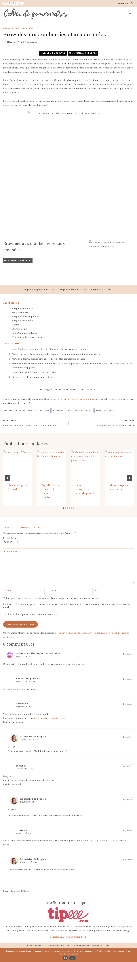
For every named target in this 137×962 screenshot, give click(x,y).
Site (96, 590)
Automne (20, 410)
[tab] (63, 508)
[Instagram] (5, 3)
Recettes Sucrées (24, 28)
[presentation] (17, 464)
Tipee (119, 926)
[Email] (22, 3)
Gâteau (79, 410)
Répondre (127, 654)
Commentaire (12, 551)
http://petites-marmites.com (49, 718)
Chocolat (44, 410)
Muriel (20, 703)
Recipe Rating (10, 538)
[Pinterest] (13, 3)
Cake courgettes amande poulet (84, 489)
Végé (112, 410)
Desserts (8, 28)
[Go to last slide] (7, 478)
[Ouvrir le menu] (129, 13)
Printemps (101, 410)
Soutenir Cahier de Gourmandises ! (68, 936)
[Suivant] (129, 478)
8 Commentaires (30, 42)
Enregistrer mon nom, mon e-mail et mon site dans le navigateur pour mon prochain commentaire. (53, 598)
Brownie (32, 410)
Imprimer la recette (84, 53)
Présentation (35, 946)
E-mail (53, 590)
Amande (8, 410)
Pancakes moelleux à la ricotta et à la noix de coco (30, 423)
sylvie (20, 829)
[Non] (133, 955)
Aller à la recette (54, 53)
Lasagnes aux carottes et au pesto (115, 423)
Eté (70, 410)
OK (65, 958)
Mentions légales (59, 946)
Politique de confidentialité (92, 946)
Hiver (89, 410)
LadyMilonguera (26, 678)
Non (72, 958)
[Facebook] (9, 3)
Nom (7, 590)
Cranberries (59, 410)
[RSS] (18, 3)
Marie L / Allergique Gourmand (36, 653)
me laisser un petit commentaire (77, 399)
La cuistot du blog (31, 736)
